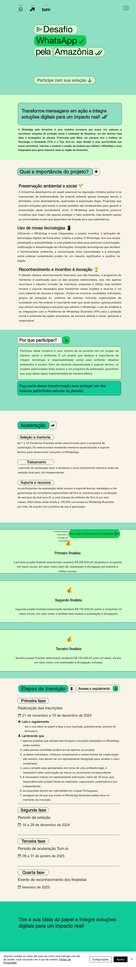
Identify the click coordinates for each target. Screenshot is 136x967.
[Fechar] (132, 959)
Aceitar (120, 959)
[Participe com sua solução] (115, 688)
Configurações (100, 959)
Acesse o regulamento (94, 688)
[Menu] (126, 8)
